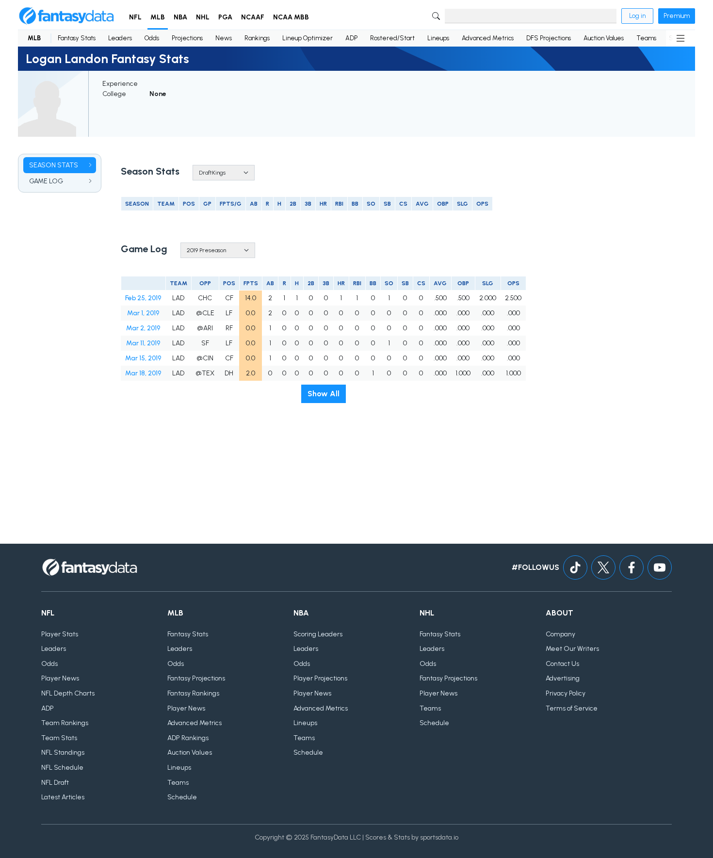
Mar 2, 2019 (143, 328)
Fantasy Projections (196, 678)
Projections (187, 38)
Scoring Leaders (317, 634)
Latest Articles (62, 797)
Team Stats (59, 738)
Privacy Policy (565, 693)
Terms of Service (572, 708)
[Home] (66, 16)
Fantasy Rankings (193, 693)
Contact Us (562, 664)
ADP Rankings (188, 738)
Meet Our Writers (572, 649)
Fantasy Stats (77, 38)
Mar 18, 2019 (143, 373)
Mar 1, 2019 (143, 313)
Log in (637, 15)
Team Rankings (64, 723)
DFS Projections (548, 38)
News (223, 38)
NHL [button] (203, 17)
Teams (646, 38)
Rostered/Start (392, 38)
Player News (60, 678)
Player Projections (320, 678)
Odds (152, 38)
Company (560, 634)
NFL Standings (62, 752)
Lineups (438, 38)
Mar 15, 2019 (143, 358)
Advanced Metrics (488, 38)
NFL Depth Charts (68, 693)
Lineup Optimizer (307, 38)
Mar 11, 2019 (143, 343)
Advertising (563, 678)
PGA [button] (225, 17)
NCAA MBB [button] (291, 17)
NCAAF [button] (252, 17)
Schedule (182, 797)
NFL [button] (135, 17)
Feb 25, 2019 (143, 298)
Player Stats (59, 634)
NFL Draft (55, 782)
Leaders (120, 38)
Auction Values (603, 38)
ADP (351, 38)
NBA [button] (180, 17)
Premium (677, 15)
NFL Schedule (62, 767)
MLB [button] (157, 17)
